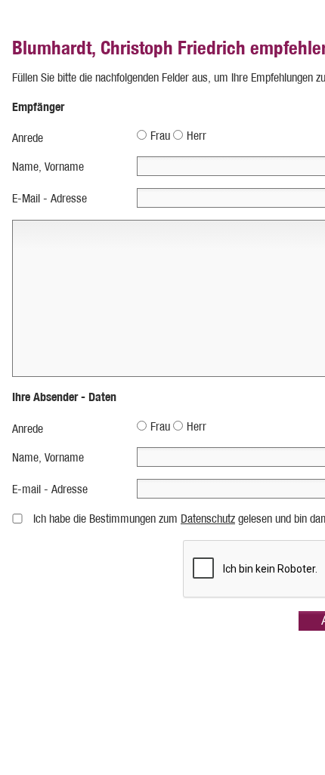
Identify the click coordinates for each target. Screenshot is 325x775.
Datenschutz (208, 518)
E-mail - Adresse (50, 489)
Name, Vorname (48, 166)
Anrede (27, 138)
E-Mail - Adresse (49, 198)
